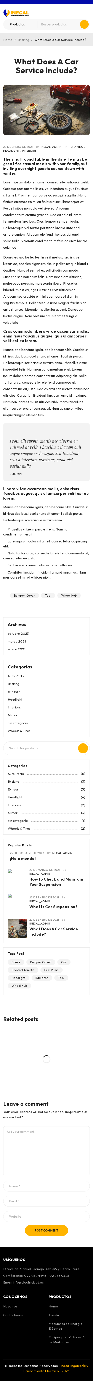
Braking (23, 40)
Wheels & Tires (19, 731)
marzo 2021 (17, 641)
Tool (48, 595)
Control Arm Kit (23, 970)
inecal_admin (51, 146)
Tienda (54, 1315)
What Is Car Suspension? (53, 906)
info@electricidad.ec (28, 1282)
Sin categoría (18, 723)
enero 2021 (16, 649)
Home (8, 40)
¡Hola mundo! (23, 858)
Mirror (13, 715)
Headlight (11, 150)
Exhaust (14, 692)
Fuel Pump (51, 970)
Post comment (46, 1230)
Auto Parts (16, 676)
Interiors (29, 150)
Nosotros (10, 1306)
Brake (16, 962)
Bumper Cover (24, 595)
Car (64, 962)
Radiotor (41, 978)
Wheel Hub (69, 595)
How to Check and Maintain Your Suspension (56, 882)
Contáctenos (13, 1315)
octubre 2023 (18, 633)
